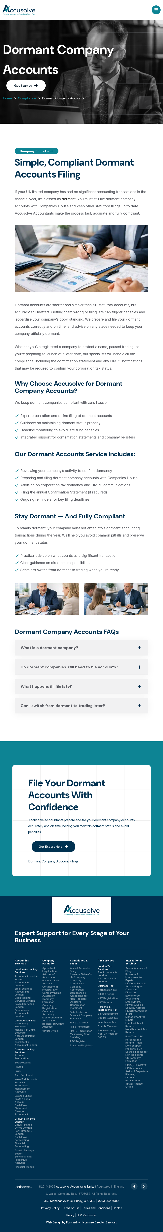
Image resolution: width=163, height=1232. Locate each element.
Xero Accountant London (25, 1037)
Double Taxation (107, 1026)
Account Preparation (22, 1057)
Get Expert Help (51, 847)
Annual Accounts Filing (80, 970)
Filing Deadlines (79, 1022)
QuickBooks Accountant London (26, 1044)
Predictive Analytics (21, 1161)
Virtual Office (50, 1030)
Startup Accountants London (22, 982)
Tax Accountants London (107, 974)
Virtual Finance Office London (23, 1126)
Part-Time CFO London (23, 1132)
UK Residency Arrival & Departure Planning (136, 1071)
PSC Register (78, 1041)
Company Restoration (77, 988)
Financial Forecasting (22, 1145)
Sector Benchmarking (23, 1155)
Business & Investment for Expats (134, 977)
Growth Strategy (24, 1150)
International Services (133, 962)
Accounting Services (22, 962)
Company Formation (48, 962)
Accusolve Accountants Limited (76, 1186)
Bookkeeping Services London (25, 999)
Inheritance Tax (107, 1022)
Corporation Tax (107, 989)
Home (7, 98)
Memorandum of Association (52, 1019)
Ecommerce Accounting (132, 997)
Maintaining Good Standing (80, 1036)
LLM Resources (87, 1215)
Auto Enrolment (24, 1075)
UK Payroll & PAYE (136, 1065)
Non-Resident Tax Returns (136, 1031)
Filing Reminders (80, 1026)
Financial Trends (24, 1166)
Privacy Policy (50, 1208)
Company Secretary (48, 1013)
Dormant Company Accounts (81, 1017)
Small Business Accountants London (23, 991)
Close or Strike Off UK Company (81, 976)
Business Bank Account (50, 982)
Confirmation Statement (77, 1006)
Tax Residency (106, 1030)
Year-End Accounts (26, 1079)
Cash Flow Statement (21, 1107)
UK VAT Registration (132, 1079)
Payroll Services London (24, 1005)
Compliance (27, 98)
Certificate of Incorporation (50, 988)
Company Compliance (77, 982)
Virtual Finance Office (134, 1085)
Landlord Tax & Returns (134, 1025)
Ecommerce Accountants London (22, 1013)
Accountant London (26, 976)
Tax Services (106, 960)
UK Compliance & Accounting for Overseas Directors (135, 988)
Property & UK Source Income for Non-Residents (136, 1051)
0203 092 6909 (108, 1201)
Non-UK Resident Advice (108, 1035)
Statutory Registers (81, 1045)
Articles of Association (49, 976)
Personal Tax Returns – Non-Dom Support (134, 1042)
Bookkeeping (23, 1062)
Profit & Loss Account (22, 1101)
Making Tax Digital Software (25, 1031)
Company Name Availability (51, 994)
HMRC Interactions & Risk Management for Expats (136, 1015)
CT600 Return (106, 994)
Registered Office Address (53, 1025)
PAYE (18, 1070)
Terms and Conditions (96, 1208)
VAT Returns (105, 1002)
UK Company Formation (133, 1059)
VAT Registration (108, 998)
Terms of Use (71, 1208)
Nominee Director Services (99, 1222)
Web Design (53, 1222)
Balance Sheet (23, 1095)
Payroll (19, 1066)
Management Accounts (22, 1090)
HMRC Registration (81, 1030)
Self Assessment (108, 1013)
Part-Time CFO (134, 1036)
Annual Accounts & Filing (136, 970)
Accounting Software (21, 1025)
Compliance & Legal (79, 962)
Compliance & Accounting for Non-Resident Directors (78, 997)
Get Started (23, 85)
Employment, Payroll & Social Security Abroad (135, 1004)
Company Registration (49, 1007)
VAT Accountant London (107, 980)
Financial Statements (21, 1084)
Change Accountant (21, 1113)
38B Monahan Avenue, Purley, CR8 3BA (69, 1201)
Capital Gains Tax (108, 1017)
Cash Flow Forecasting (22, 1139)
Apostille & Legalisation (49, 970)
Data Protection (79, 1012)
